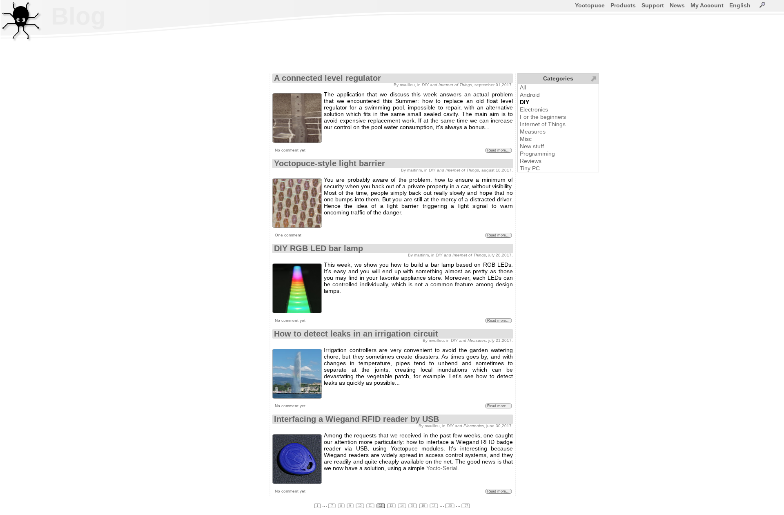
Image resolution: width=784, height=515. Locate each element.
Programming (537, 153)
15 (413, 506)
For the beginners (543, 117)
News (677, 5)
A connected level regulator (327, 78)
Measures (533, 131)
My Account (707, 5)
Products (623, 5)
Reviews (530, 161)
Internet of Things (543, 124)
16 (423, 506)
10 (360, 506)
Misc (526, 139)
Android (530, 94)
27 (466, 506)
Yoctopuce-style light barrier (329, 163)
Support (652, 5)
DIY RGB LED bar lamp (318, 248)
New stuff (532, 146)
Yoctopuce (590, 5)
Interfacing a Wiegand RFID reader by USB (356, 419)
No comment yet (290, 150)
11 (370, 506)
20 (450, 506)
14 (402, 506)
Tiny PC (530, 168)
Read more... (498, 150)
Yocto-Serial (441, 468)
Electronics (534, 109)
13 (392, 506)
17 (434, 506)
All (523, 87)
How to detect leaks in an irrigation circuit (356, 333)
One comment (288, 235)
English (740, 5)
